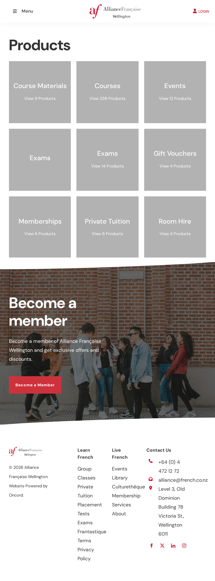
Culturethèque (128, 487)
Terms (84, 541)
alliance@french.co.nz (183, 480)
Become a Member (28, 380)
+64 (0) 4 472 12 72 (169, 466)
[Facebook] (151, 546)
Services (121, 505)
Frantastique (92, 532)
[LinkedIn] (173, 546)
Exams (85, 523)
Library (120, 478)
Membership (126, 496)
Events (119, 469)
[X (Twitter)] (162, 546)
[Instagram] (184, 546)
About (119, 514)
